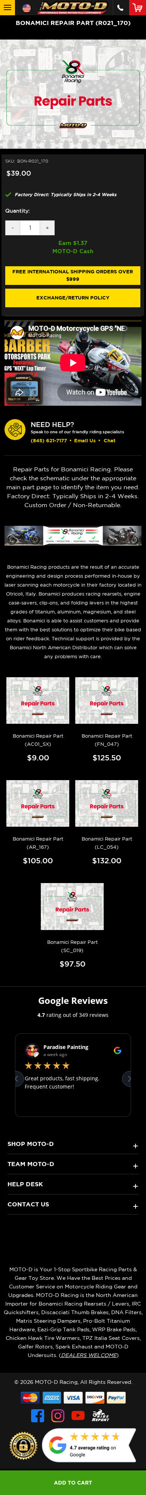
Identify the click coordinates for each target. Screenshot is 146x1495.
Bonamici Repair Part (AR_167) (38, 843)
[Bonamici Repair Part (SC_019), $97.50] (72, 906)
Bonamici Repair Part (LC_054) (107, 843)
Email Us (85, 440)
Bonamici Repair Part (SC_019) (72, 946)
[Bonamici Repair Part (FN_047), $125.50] (106, 700)
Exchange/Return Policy (72, 298)
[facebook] (37, 1415)
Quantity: (17, 211)
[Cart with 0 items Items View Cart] (139, 7)
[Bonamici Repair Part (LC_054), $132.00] (106, 803)
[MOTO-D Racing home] (73, 7)
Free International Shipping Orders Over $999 (72, 275)
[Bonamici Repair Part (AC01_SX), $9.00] (38, 700)
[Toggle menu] (7, 7)
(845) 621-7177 (49, 440)
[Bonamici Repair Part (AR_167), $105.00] (38, 803)
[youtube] (78, 1415)
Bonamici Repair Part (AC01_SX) (38, 740)
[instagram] (57, 1415)
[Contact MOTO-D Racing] (120, 7)
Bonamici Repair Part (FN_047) (107, 740)
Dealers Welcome (88, 1355)
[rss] (101, 1415)
